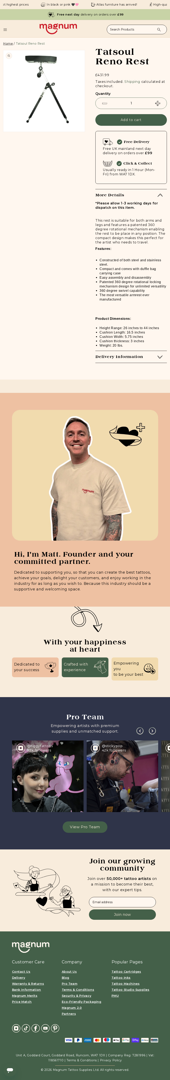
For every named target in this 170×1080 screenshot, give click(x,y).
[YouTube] (45, 1028)
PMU (115, 996)
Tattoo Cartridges (126, 972)
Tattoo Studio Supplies (130, 990)
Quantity (102, 94)
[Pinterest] (55, 1028)
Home (8, 43)
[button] (5, 29)
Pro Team (70, 984)
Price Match (22, 1002)
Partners (69, 1014)
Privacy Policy (111, 1060)
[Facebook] (36, 1028)
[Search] (159, 29)
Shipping (132, 82)
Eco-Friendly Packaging (81, 1002)
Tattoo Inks (121, 978)
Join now (122, 914)
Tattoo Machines (126, 984)
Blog (65, 978)
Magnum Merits (25, 996)
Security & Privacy (76, 996)
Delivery (18, 978)
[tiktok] (26, 1028)
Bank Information (26, 990)
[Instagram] (16, 1028)
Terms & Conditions (78, 990)
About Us (69, 972)
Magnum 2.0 (72, 1008)
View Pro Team (85, 827)
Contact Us (21, 972)
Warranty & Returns (28, 984)
